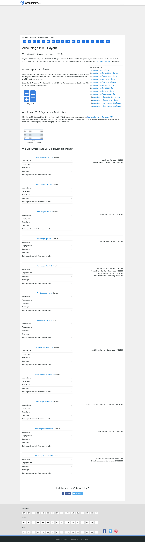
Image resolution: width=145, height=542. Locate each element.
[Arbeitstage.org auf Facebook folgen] (104, 532)
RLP (73, 41)
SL (78, 41)
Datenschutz (74, 539)
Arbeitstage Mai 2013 (44, 266)
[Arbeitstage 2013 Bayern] (34, 140)
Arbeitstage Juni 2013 (44, 293)
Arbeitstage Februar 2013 (45, 184)
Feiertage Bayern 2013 (104, 61)
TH (97, 41)
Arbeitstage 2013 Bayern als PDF (101, 117)
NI (62, 41)
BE (34, 41)
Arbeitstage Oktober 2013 (45, 401)
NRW (67, 41)
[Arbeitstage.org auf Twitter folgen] (110, 532)
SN (83, 41)
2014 (108, 41)
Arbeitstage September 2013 (45, 374)
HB (43, 41)
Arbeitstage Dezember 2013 (44, 456)
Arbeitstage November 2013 (44, 429)
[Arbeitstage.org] (30, 5)
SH (92, 41)
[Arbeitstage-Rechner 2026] (30, 101)
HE (53, 41)
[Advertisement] (72, 21)
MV (58, 41)
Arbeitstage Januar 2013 (44, 157)
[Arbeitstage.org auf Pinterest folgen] (116, 532)
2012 (102, 41)
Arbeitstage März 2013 (45, 211)
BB (39, 41)
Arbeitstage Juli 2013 (44, 320)
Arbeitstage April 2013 (44, 239)
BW (25, 41)
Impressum (84, 539)
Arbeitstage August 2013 (44, 347)
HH (48, 41)
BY (29, 41)
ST (88, 41)
